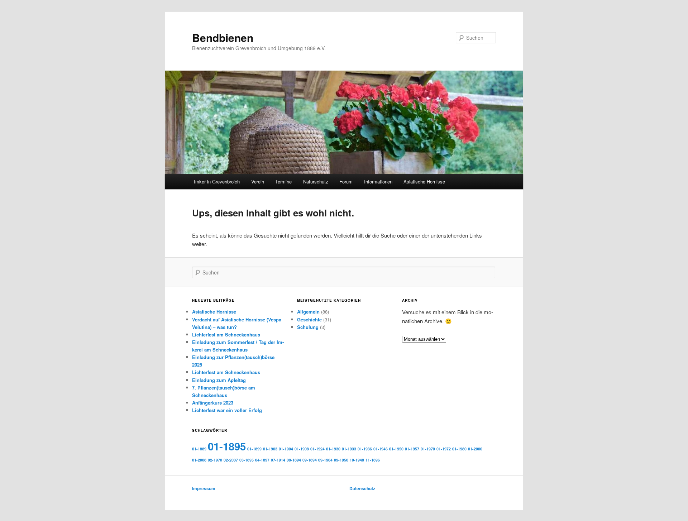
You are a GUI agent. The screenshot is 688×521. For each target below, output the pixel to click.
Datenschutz (362, 488)
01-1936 (365, 448)
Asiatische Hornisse (424, 181)
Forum (346, 181)
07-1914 (278, 460)
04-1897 (262, 460)
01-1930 (333, 448)
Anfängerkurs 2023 (212, 402)
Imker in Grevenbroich (217, 181)
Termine (283, 181)
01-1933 (349, 448)
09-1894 (309, 460)
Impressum (203, 488)
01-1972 (443, 448)
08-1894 (294, 460)
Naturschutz (315, 181)
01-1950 (396, 448)
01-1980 (459, 448)
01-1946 (380, 448)
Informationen (378, 181)
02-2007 (231, 460)
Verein (257, 181)
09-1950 (341, 460)
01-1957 (412, 448)
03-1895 (246, 460)
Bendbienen (222, 37)
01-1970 (428, 448)
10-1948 (357, 460)
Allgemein (308, 311)
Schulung (308, 327)
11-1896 (373, 460)
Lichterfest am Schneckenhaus (226, 334)
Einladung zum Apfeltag (219, 380)
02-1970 (215, 460)
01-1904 (286, 448)
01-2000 (475, 448)
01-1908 (302, 448)
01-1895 (227, 446)
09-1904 (325, 460)
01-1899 (254, 448)
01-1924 (317, 448)
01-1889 (199, 448)
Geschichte (309, 319)
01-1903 (270, 448)
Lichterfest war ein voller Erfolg (227, 410)
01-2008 (199, 460)
